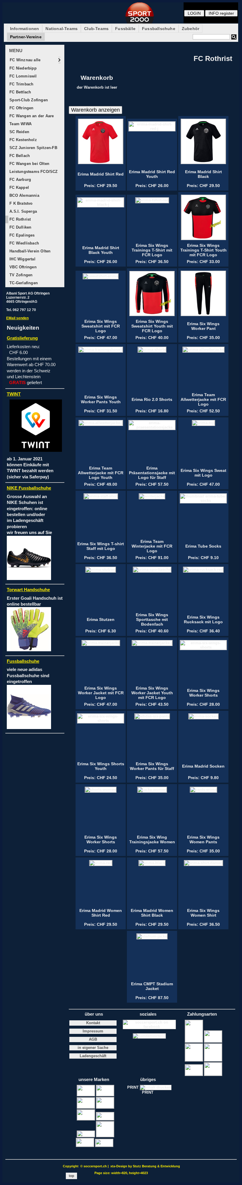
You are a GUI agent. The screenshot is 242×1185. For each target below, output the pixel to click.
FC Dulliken (19, 227)
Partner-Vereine (26, 36)
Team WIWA (20, 124)
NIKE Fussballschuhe (29, 488)
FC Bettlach (19, 92)
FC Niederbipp (22, 68)
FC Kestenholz (22, 140)
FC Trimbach (20, 84)
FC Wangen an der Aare (31, 116)
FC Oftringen (21, 108)
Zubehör (190, 28)
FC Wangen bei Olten (28, 163)
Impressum (93, 1031)
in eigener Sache (93, 1048)
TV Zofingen (20, 275)
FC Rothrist (19, 219)
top (71, 1176)
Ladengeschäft (93, 1056)
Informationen (24, 28)
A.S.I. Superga (22, 211)
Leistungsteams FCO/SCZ (33, 171)
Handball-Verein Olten (29, 251)
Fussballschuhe (158, 28)
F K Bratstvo (20, 203)
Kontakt (93, 1023)
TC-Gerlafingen (23, 283)
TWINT (14, 394)
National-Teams (61, 28)
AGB (93, 1039)
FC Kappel (18, 187)
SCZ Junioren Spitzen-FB (32, 148)
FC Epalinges (21, 235)
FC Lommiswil (22, 76)
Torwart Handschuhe (28, 589)
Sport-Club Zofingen (28, 100)
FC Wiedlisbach (23, 243)
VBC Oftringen (22, 267)
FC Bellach (19, 155)
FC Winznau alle (24, 60)
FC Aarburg (19, 179)
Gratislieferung (22, 338)
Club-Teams (96, 28)
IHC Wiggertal (21, 259)
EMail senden (17, 318)
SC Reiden (18, 132)
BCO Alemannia (23, 195)
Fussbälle (125, 28)
